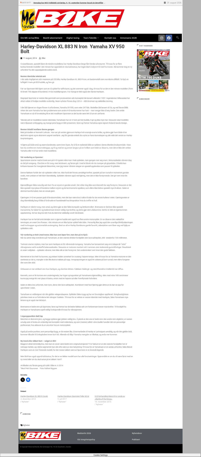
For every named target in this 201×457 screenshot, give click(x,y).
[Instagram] (161, 38)
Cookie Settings (101, 455)
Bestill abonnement (52, 38)
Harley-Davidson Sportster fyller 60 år (73, 396)
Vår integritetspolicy (86, 439)
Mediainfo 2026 (84, 433)
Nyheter (26, 425)
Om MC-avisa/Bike (30, 38)
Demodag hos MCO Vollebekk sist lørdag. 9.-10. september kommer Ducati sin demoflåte (68, 3)
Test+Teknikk (90, 38)
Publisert (136, 439)
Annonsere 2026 (128, 38)
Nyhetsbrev (137, 433)
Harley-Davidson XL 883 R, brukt (34, 396)
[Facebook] (169, 38)
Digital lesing (72, 38)
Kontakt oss (110, 38)
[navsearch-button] (177, 38)
